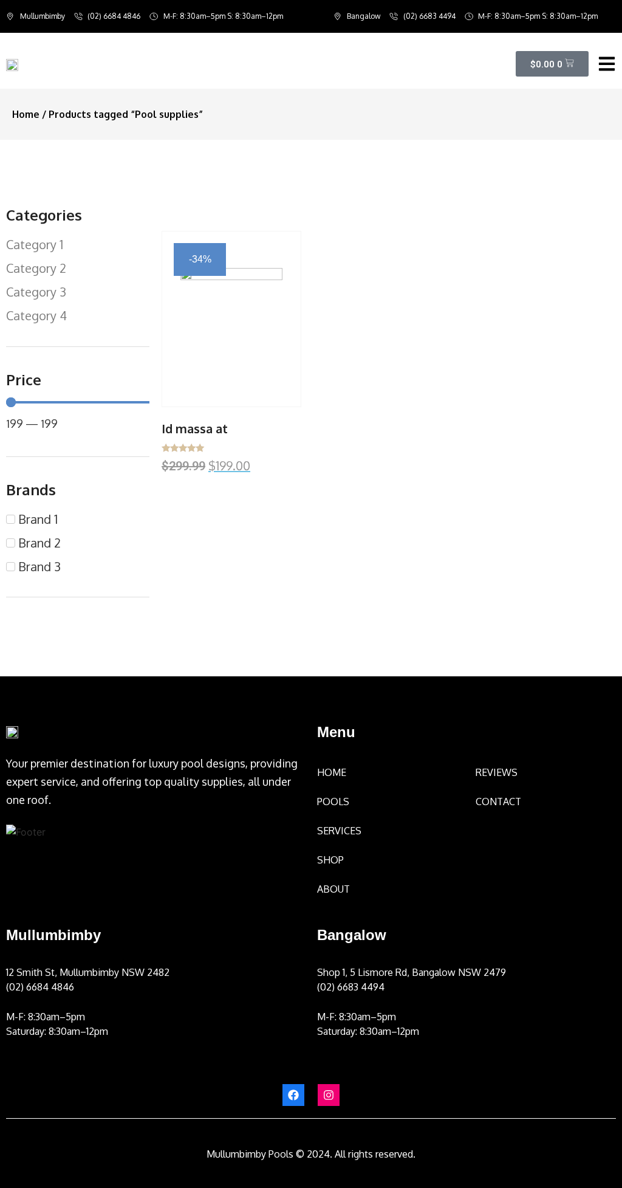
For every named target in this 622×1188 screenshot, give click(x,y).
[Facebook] (293, 1095)
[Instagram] (329, 1095)
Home (25, 114)
